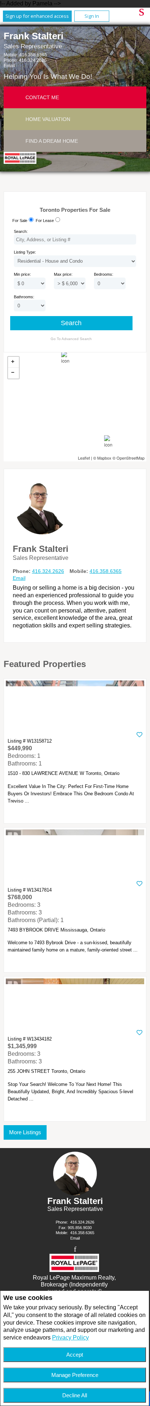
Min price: (22, 274)
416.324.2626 (33, 60)
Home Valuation (47, 119)
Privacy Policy (70, 1337)
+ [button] (13, 362)
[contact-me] (14, 97)
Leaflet (84, 458)
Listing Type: (25, 252)
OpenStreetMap (131, 458)
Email (9, 66)
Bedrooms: (103, 274)
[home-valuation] (14, 119)
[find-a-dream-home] (14, 141)
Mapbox (104, 458)
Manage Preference (74, 1375)
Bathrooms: (24, 297)
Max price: (63, 274)
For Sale (19, 220)
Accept (74, 1355)
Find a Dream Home (51, 141)
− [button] (13, 373)
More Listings (25, 1132)
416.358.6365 (33, 55)
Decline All (74, 1395)
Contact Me (42, 97)
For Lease (45, 220)
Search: (21, 231)
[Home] (21, 159)
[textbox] (75, 239)
